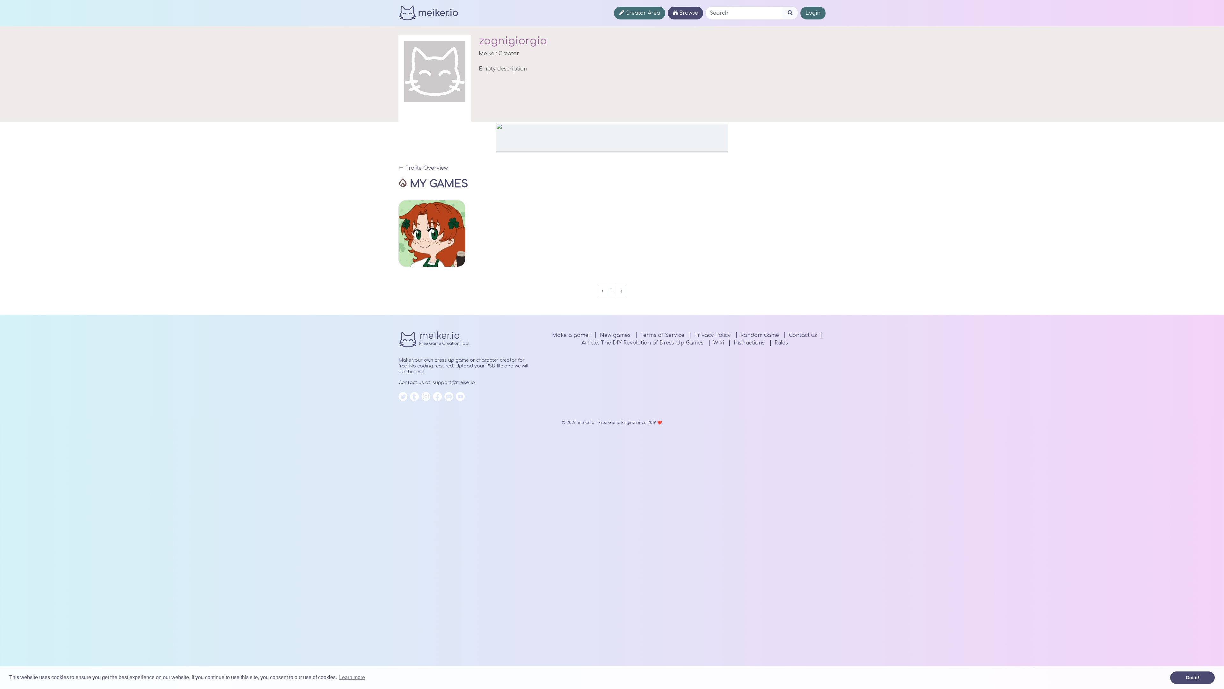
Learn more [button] (352, 677)
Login (812, 13)
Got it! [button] (1192, 677)
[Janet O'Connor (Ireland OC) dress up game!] (432, 233)
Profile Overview (426, 168)
